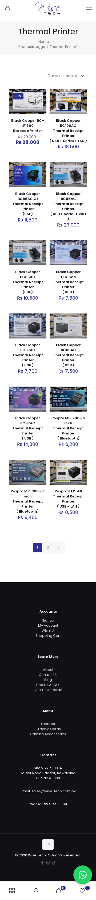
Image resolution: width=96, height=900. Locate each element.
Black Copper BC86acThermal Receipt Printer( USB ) (68, 282)
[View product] (40, 102)
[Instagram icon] (48, 862)
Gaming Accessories (48, 733)
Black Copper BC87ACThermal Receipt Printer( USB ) (27, 355)
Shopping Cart (48, 635)
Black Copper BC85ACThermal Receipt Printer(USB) (27, 282)
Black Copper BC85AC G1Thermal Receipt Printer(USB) (27, 203)
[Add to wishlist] (40, 110)
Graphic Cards (48, 728)
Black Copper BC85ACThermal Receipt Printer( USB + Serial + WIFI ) (68, 206)
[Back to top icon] (48, 844)
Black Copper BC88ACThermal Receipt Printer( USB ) (68, 355)
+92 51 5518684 (54, 804)
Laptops (48, 723)
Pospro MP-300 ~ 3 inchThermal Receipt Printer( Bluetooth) (28, 501)
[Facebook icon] (43, 862)
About (48, 669)
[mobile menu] (88, 7)
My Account (48, 625)
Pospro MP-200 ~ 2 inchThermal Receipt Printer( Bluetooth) (68, 428)
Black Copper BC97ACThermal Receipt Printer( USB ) (27, 428)
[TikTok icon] (54, 862)
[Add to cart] (40, 95)
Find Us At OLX (48, 684)
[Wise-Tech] (48, 8)
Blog (48, 679)
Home (43, 41)
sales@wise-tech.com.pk (53, 791)
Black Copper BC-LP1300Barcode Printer (27, 125)
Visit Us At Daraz (48, 689)
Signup (48, 620)
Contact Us (48, 674)
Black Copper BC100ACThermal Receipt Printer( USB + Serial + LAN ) (68, 130)
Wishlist (48, 630)
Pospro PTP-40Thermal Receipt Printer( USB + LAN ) (68, 499)
